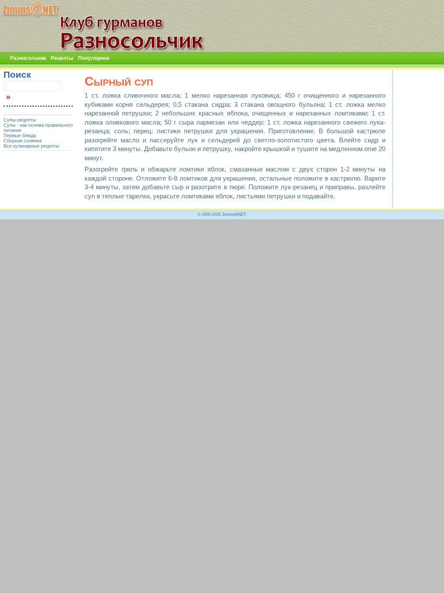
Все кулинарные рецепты (31, 145)
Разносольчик (28, 58)
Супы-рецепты (19, 119)
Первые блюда (19, 135)
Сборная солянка (22, 140)
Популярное (94, 58)
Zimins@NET (234, 214)
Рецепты (62, 58)
